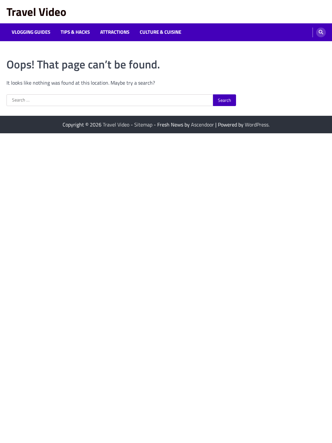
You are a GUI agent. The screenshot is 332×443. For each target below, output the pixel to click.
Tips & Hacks (75, 32)
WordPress (256, 124)
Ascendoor (202, 124)
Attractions (114, 32)
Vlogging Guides (31, 32)
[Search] (321, 32)
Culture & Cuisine (160, 32)
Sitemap (143, 124)
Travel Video (36, 11)
